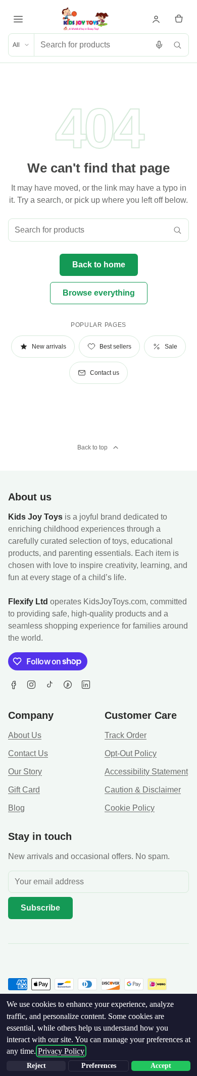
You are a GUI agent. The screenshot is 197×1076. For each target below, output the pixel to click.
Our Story (25, 771)
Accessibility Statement (146, 771)
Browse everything (99, 293)
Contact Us (28, 753)
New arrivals (49, 346)
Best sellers (115, 346)
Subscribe (40, 907)
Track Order (125, 735)
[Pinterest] (68, 684)
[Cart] (179, 19)
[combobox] (92, 45)
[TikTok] (49, 684)
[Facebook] (13, 684)
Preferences (98, 1065)
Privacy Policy (61, 1051)
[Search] (177, 45)
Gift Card (24, 789)
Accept (161, 1065)
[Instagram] (31, 684)
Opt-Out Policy (131, 753)
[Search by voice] (159, 45)
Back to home (98, 264)
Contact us (104, 372)
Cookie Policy (130, 808)
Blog (16, 808)
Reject (36, 1065)
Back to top (92, 447)
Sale (171, 346)
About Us (24, 735)
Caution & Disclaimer (143, 789)
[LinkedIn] (86, 684)
